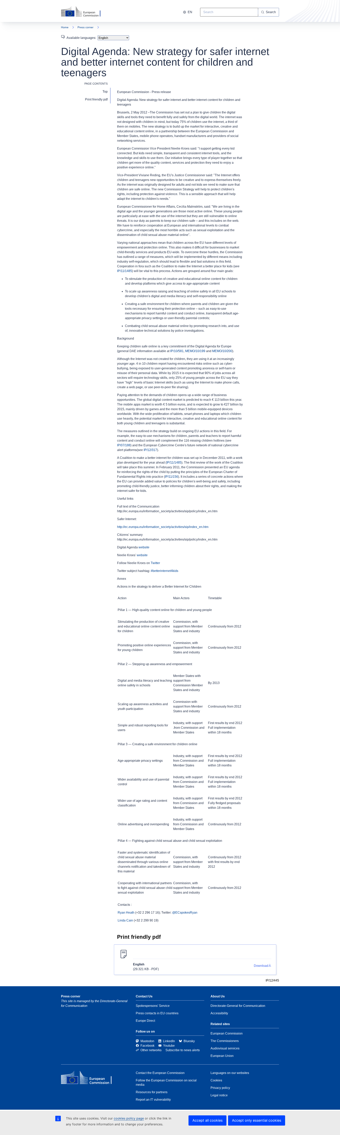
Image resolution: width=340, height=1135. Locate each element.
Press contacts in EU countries (157, 1013)
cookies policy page (129, 1118)
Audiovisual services (225, 1048)
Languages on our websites (230, 1073)
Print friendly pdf (96, 99)
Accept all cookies (207, 1120)
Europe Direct (145, 1020)
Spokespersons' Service (153, 1005)
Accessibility (219, 1013)
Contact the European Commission (160, 1073)
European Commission (227, 1033)
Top (105, 91)
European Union (222, 1055)
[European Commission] (83, 11)
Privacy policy (220, 1087)
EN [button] (190, 12)
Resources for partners (151, 1092)
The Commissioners (225, 1041)
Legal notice (219, 1095)
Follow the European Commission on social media (166, 1082)
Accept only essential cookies (256, 1120)
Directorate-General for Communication (238, 1005)
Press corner (85, 27)
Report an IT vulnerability (153, 1099)
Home (64, 27)
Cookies (216, 1080)
